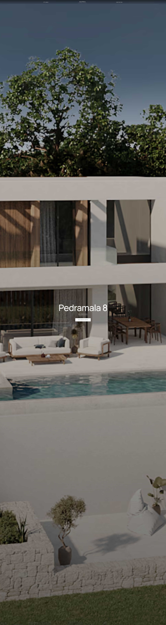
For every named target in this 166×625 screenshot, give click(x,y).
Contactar (119, 2)
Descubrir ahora (83, 319)
